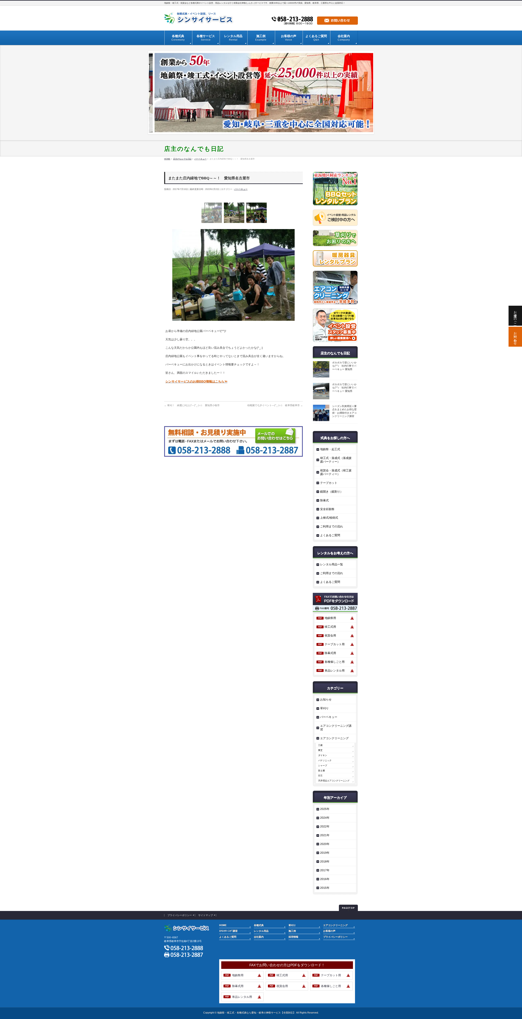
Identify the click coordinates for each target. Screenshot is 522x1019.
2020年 (325, 844)
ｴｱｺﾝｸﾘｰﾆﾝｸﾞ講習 (228, 931)
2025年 (325, 809)
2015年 (325, 887)
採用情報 (293, 936)
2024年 (325, 817)
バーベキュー (241, 189)
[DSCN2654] (256, 212)
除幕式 (324, 500)
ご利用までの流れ (331, 526)
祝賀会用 (330, 635)
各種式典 (259, 925)
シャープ (322, 765)
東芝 (320, 750)
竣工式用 (330, 626)
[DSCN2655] (211, 212)
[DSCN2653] (234, 212)
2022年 (325, 826)
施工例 (292, 931)
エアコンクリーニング (334, 738)
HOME (223, 925)
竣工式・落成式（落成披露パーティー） (336, 459)
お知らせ (326, 699)
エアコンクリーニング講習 (336, 727)
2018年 (325, 861)
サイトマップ (205, 915)
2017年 (325, 870)
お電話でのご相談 (515, 316)
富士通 (321, 770)
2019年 (325, 852)
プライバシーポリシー (179, 915)
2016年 (325, 879)
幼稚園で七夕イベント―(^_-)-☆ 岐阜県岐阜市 (275, 405)
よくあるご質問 (330, 535)
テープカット (328, 482)
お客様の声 (329, 931)
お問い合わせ (515, 337)
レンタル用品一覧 (331, 564)
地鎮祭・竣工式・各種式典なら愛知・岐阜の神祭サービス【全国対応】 (256, 1012)
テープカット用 (335, 644)
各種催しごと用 (335, 661)
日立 (320, 775)
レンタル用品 (261, 931)
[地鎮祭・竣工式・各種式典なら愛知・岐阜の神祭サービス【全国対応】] (200, 19)
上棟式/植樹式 (329, 517)
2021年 (325, 835)
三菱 (320, 745)
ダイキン (322, 755)
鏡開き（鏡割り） (331, 491)
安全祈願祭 (327, 509)
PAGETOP (348, 908)
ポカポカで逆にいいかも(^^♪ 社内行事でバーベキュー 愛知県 (344, 366)
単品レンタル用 (335, 670)
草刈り (324, 708)
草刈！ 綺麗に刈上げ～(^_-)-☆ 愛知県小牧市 (192, 405)
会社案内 (259, 936)
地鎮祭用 (330, 618)
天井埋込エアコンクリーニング (333, 780)
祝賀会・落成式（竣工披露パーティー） (336, 472)
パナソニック (325, 760)
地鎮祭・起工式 (330, 449)
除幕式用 (330, 653)
